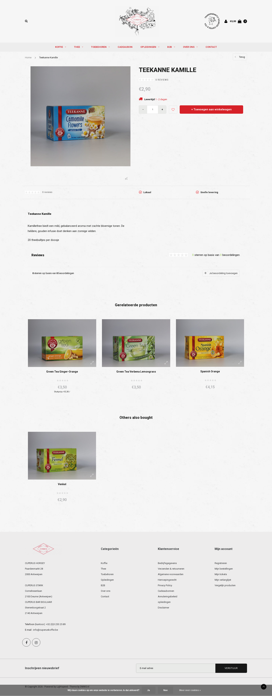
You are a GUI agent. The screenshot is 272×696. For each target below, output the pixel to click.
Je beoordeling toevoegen (223, 273)
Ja (148, 690)
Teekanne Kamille (48, 57)
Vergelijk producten (225, 585)
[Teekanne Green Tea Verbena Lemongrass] (136, 342)
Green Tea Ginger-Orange (62, 371)
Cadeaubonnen (166, 591)
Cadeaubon (125, 47)
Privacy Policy (165, 585)
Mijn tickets (221, 574)
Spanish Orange (210, 371)
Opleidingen (148, 47)
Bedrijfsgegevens (167, 563)
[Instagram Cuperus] (36, 642)
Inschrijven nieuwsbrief (42, 668)
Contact (211, 47)
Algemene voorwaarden (170, 574)
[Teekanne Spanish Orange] (210, 342)
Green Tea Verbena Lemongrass (136, 371)
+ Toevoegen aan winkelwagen (211, 109)
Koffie (59, 47)
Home (28, 57)
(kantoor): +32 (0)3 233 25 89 (50, 624)
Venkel (62, 484)
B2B (169, 47)
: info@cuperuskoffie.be (45, 629)
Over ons (188, 47)
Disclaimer (163, 607)
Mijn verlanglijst (223, 579)
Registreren (221, 563)
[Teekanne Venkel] (62, 455)
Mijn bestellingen (224, 568)
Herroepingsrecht (167, 579)
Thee (77, 47)
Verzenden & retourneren (171, 568)
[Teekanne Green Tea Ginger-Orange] (62, 342)
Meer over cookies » (190, 690)
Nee (165, 690)
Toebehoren (99, 47)
